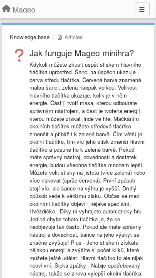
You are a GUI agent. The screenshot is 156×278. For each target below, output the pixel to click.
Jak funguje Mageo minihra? (82, 53)
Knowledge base (30, 37)
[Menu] (142, 9)
